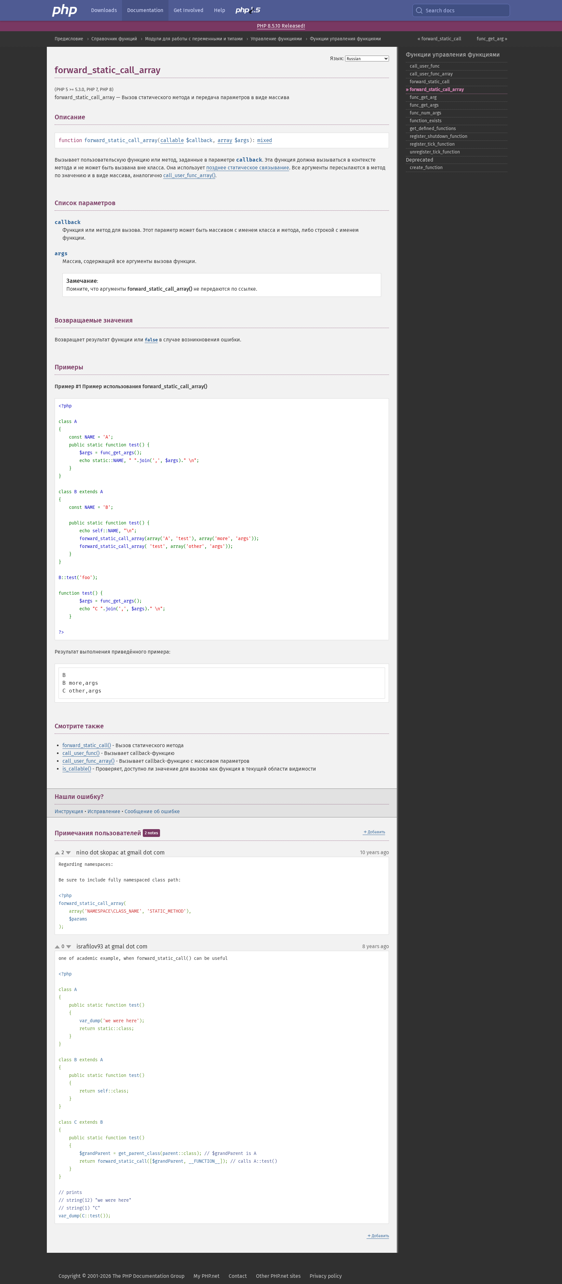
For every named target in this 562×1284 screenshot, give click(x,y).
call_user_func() (81, 753)
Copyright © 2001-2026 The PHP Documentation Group (121, 1276)
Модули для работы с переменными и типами (194, 39)
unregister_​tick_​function (435, 152)
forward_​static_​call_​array (437, 89)
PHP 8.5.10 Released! (281, 26)
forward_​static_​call (429, 82)
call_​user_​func (425, 66)
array (225, 140)
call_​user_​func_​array (431, 74)
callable (172, 140)
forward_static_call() (86, 745)
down (68, 852)
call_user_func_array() (189, 175)
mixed (264, 140)
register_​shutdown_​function (438, 136)
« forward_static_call (439, 39)
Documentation (145, 10)
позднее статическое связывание (247, 168)
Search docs (440, 10)
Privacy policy (326, 1276)
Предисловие (69, 39)
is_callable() (76, 769)
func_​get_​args (424, 105)
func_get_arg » (492, 39)
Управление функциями (276, 39)
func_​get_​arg (423, 97)
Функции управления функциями (345, 39)
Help (219, 10)
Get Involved (189, 10)
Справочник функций (114, 39)
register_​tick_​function (432, 144)
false (151, 340)
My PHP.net (207, 1276)
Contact (238, 1276)
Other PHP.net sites (278, 1276)
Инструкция (69, 811)
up (58, 853)
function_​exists (426, 121)
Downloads (104, 10)
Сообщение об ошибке (152, 811)
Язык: (337, 58)
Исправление (103, 811)
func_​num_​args (425, 113)
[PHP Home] (65, 10)
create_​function (426, 167)
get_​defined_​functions (433, 128)
